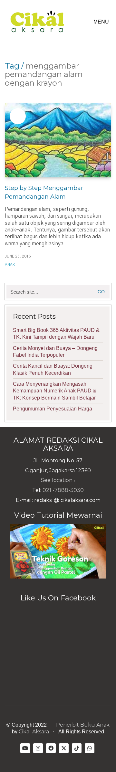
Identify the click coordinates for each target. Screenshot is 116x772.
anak (10, 265)
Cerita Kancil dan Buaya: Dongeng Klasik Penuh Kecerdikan (52, 369)
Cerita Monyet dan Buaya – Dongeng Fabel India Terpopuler (55, 351)
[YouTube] (25, 748)
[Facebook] (51, 748)
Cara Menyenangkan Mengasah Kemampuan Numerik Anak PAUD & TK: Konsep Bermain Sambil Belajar (54, 390)
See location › (58, 480)
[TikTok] (77, 748)
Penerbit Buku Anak (83, 725)
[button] (102, 21)
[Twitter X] (64, 748)
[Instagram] (38, 748)
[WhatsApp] (89, 748)
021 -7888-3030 (63, 490)
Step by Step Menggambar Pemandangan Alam (44, 192)
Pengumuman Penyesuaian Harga (52, 408)
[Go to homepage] (37, 22)
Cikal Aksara (34, 732)
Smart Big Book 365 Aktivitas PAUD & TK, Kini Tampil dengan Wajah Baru (56, 333)
